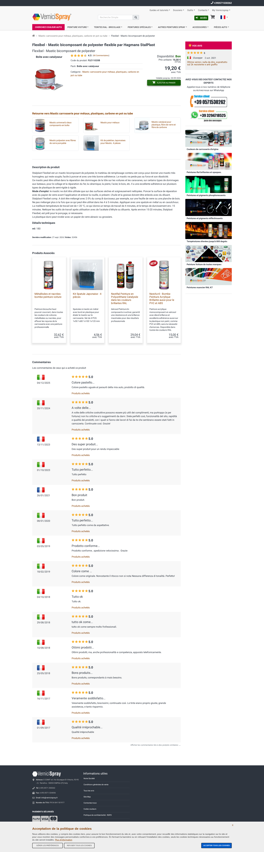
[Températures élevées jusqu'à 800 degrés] (208, 230)
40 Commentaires (101, 55)
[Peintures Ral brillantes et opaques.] (208, 161)
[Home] (33, 35)
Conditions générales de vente (96, 785)
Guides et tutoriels (159, 10)
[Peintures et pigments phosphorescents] (208, 184)
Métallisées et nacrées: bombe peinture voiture (48, 295)
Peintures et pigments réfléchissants (205, 218)
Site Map (87, 797)
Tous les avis (89, 791)
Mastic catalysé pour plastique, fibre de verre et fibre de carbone (164, 125)
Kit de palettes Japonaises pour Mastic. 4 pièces (113, 141)
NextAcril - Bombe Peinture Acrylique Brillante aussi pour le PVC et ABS (161, 298)
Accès (203, 18)
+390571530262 (222, 3)
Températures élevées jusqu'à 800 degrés (207, 241)
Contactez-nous (90, 803)
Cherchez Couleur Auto (48, 27)
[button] (224, 17)
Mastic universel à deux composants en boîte (61, 123)
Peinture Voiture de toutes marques (204, 264)
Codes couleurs (90, 809)
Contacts (202, 10)
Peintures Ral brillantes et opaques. (204, 172)
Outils (190, 10)
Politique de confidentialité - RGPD (98, 815)
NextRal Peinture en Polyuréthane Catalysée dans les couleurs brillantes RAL (124, 298)
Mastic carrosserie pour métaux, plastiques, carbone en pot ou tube (72, 35)
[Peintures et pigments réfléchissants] (208, 207)
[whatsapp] (208, 116)
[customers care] (208, 101)
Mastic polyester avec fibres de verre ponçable (63, 141)
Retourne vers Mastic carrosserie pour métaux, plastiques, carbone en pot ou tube (82, 113)
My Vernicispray (220, 10)
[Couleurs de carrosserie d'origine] (208, 138)
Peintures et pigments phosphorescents (206, 195)
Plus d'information (63, 840)
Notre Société (89, 778)
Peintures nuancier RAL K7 (200, 287)
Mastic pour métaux (110, 122)
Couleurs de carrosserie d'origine (202, 149)
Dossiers (177, 10)
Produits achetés (81, 393)
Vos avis (197, 45)
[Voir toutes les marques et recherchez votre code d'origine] (208, 253)
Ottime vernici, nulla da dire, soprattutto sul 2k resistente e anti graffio (207, 63)
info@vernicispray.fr (49, 798)
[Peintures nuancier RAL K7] (208, 276)
